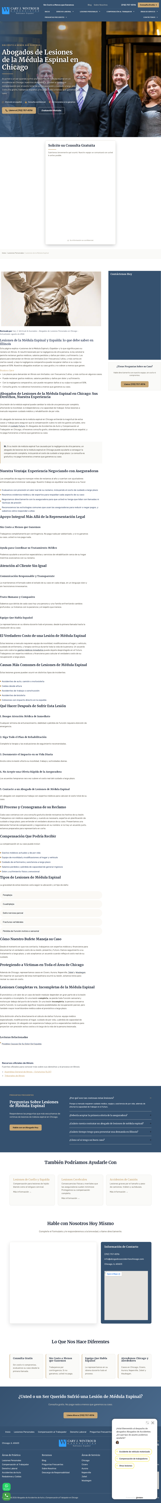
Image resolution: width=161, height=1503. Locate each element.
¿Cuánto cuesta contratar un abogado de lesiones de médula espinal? (106, 1123)
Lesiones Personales (16, 253)
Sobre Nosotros (101, 5)
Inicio (4, 253)
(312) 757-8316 (128, 5)
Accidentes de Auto (11, 1472)
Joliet (71, 972)
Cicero (85, 1464)
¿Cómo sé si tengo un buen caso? (87, 1140)
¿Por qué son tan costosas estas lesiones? (91, 1098)
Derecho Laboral (78, 1432)
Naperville (86, 1472)
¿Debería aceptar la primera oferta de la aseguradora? (98, 1115)
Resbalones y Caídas (11, 1476)
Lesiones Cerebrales (74, 1179)
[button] (110, 1098)
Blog (90, 5)
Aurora (85, 1468)
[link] (32, 1190)
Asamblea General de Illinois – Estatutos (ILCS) (28, 1072)
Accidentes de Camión (124, 1179)
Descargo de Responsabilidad (56, 1472)
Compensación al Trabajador (52, 1432)
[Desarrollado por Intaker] (139, 1497)
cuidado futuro (17, 426)
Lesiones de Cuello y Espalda (31, 1179)
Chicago (85, 1460)
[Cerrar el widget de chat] (153, 1423)
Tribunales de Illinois (15, 1075)
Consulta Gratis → (148, 5)
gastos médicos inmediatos (30, 650)
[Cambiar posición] (147, 1423)
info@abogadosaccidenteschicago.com (124, 1259)
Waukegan (81, 972)
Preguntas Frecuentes (101, 1432)
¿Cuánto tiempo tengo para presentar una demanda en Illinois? (103, 1131)
